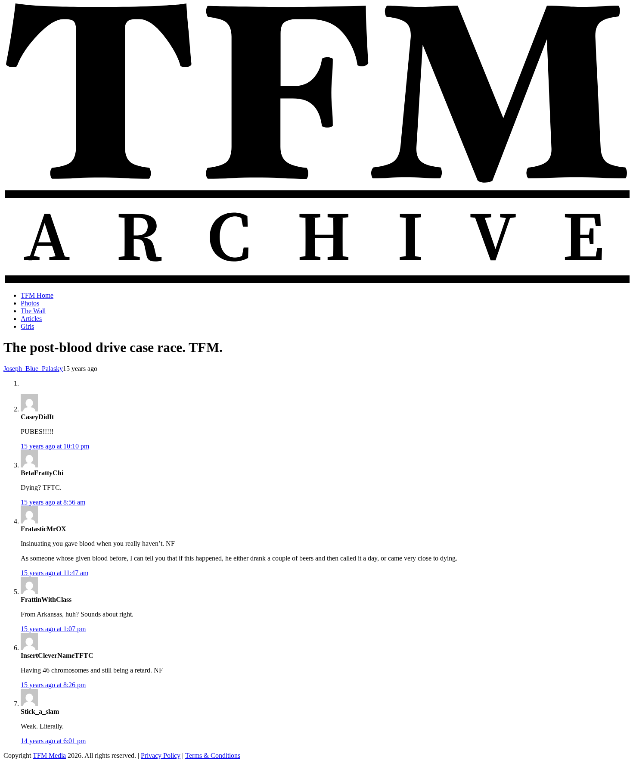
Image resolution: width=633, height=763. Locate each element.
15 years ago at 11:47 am (54, 572)
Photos (30, 303)
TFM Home (37, 295)
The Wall (33, 311)
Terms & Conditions (212, 755)
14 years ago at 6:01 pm (53, 740)
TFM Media (49, 755)
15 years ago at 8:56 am (53, 502)
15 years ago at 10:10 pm (55, 446)
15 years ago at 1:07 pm (53, 628)
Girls (27, 326)
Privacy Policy (160, 755)
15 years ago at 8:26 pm (53, 684)
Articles (31, 318)
